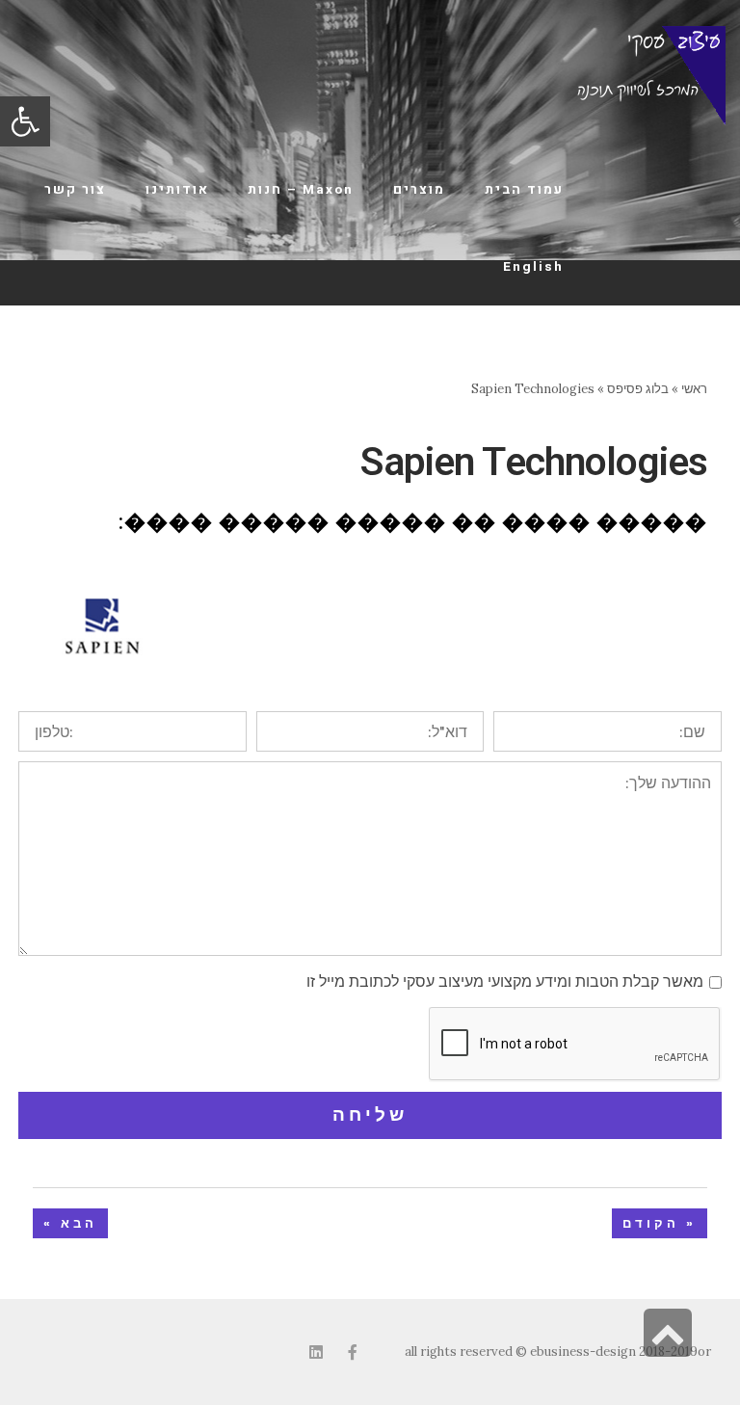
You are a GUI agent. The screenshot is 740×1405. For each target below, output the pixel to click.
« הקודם (659, 1223)
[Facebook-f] (352, 1352)
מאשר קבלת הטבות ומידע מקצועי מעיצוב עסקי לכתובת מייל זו (504, 981)
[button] (25, 121)
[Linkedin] (316, 1352)
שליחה (370, 1114)
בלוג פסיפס (638, 389)
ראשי (694, 389)
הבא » (70, 1223)
